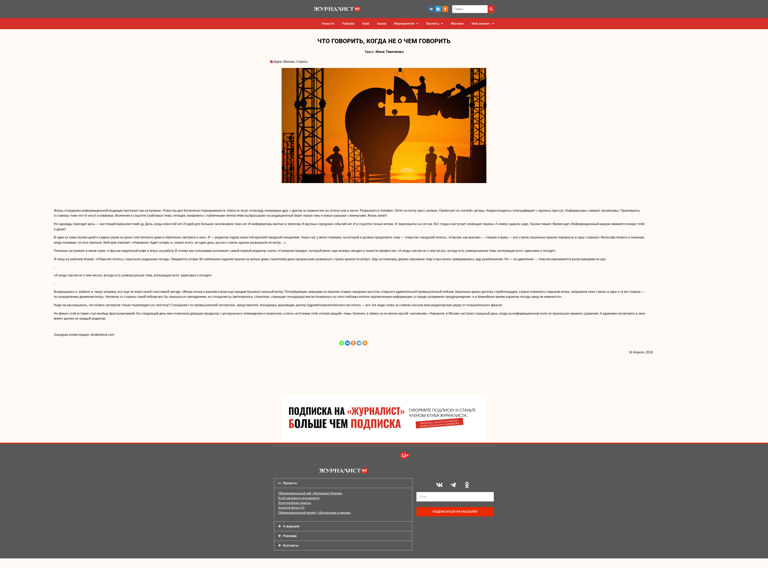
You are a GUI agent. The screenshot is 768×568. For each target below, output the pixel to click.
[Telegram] (438, 9)
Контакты (291, 545)
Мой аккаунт (481, 23)
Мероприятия (404, 23)
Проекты (432, 23)
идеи (278, 61)
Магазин (457, 23)
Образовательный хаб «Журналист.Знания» (310, 493)
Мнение (289, 61)
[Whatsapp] (341, 343)
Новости (328, 23)
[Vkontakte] (347, 343)
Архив (381, 23)
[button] (343, 483)
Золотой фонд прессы (294, 503)
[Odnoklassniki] (445, 9)
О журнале (291, 526)
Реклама (290, 536)
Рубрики (348, 23)
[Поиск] (491, 9)
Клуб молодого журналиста (298, 498)
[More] (364, 343)
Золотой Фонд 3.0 (291, 508)
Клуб (365, 23)
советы (302, 61)
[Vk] (431, 9)
